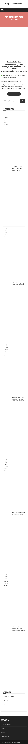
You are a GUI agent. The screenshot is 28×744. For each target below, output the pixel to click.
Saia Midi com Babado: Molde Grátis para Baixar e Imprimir (18, 168)
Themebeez (17, 742)
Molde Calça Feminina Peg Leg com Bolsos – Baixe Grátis (18, 514)
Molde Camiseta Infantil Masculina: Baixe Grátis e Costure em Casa (18, 629)
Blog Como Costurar (14, 3)
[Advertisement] (14, 41)
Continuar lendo (14, 94)
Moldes (6, 705)
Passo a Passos (8, 709)
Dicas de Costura (12, 61)
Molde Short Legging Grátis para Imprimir (18, 283)
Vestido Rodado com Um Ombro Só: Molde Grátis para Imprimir (18, 399)
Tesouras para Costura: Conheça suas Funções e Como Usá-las (14, 66)
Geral (19, 61)
